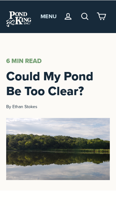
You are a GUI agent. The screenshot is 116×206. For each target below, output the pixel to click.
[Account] (68, 16)
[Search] (84, 16)
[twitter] (58, 198)
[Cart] (101, 16)
